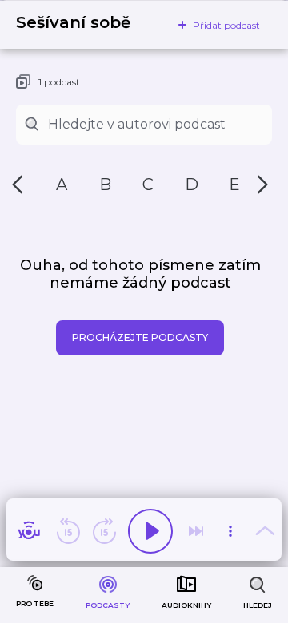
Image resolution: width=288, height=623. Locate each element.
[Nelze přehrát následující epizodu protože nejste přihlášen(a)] (196, 531)
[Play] (150, 531)
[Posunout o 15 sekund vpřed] (104, 531)
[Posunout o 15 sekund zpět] (68, 531)
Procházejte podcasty (140, 337)
